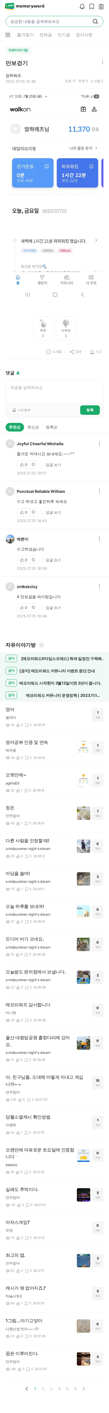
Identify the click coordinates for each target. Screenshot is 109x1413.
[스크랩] (90, 7)
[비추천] (34, 465)
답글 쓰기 (53, 464)
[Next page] (83, 1388)
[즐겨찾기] (40, 645)
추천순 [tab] (15, 427)
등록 (90, 410)
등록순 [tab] (52, 427)
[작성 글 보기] (100, 7)
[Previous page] (26, 1388)
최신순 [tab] (33, 427)
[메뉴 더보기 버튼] (8, 34)
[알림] (81, 7)
